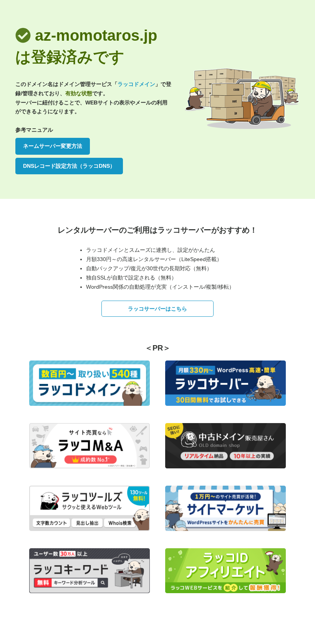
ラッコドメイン (136, 84)
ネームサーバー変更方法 (52, 146)
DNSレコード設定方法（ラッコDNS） (69, 166)
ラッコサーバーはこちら (157, 309)
